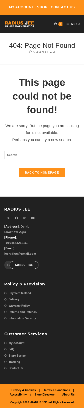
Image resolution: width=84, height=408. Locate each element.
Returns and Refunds (23, 312)
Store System (17, 355)
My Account (21, 7)
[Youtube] (33, 218)
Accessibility (18, 394)
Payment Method (20, 293)
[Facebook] (16, 218)
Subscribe (24, 264)
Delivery (14, 299)
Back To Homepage (42, 172)
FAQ (11, 349)
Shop (42, 7)
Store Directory (44, 394)
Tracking (14, 361)
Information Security (22, 318)
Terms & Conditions (57, 390)
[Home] (30, 52)
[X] (8, 218)
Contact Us (63, 7)
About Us (68, 394)
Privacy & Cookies (23, 390)
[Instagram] (25, 218)
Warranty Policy (19, 305)
